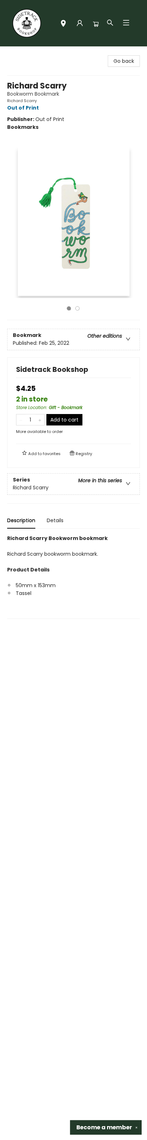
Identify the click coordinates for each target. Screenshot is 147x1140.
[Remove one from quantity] (20, 420)
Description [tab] (21, 520)
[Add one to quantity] (39, 420)
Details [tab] (55, 520)
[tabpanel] (73, 576)
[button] (63, 24)
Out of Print (23, 107)
